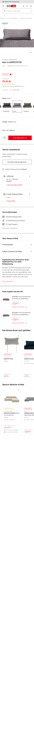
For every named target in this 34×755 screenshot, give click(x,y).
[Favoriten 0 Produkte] (27, 6)
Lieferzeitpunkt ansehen (14, 185)
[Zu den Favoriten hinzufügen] (4, 138)
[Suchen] (4, 11)
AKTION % (6, 74)
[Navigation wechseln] (3, 6)
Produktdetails (7, 245)
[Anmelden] (23, 6)
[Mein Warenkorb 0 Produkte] (31, 6)
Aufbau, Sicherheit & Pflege (12, 251)
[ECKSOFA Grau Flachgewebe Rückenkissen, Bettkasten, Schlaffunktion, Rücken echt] (6, 299)
